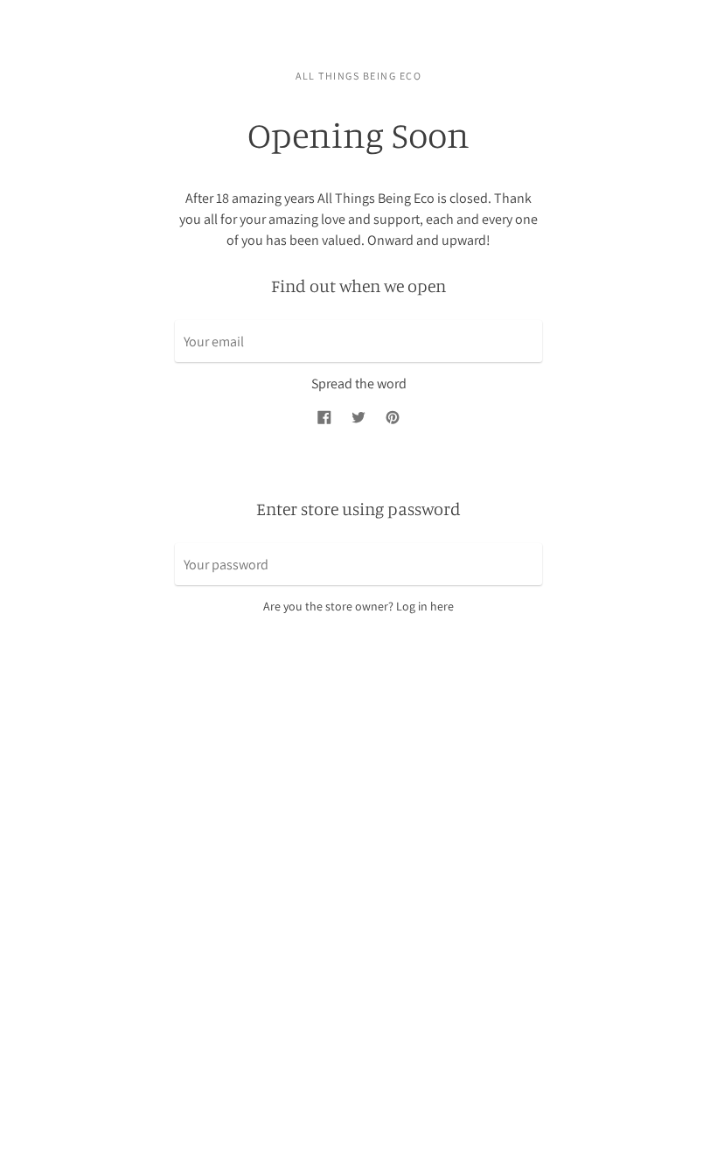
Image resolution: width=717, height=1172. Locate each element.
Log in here (425, 606)
